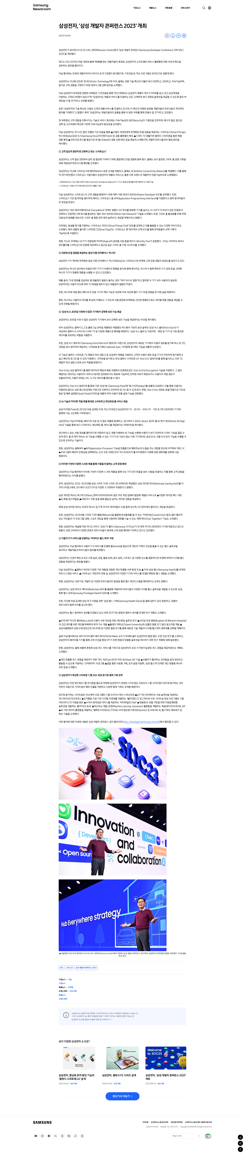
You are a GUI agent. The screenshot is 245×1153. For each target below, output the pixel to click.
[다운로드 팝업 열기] (240, 1137)
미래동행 (168, 7)
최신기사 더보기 (121, 1096)
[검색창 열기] (204, 8)
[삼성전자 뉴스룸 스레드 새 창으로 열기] (62, 1135)
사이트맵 (145, 1122)
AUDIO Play (167, 35)
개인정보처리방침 (177, 1122)
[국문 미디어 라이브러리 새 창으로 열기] (68, 1135)
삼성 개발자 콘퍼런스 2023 (86, 967)
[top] (240, 1149)
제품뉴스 (152, 7)
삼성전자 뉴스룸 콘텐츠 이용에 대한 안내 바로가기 (90, 1019)
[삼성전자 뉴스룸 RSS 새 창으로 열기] (75, 1135)
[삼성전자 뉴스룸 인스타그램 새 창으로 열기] (42, 1135)
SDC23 (70, 967)
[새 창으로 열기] (208, 1136)
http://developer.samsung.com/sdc (141, 721)
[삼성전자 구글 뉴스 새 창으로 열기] (82, 1135)
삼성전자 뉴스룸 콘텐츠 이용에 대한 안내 (198, 1122)
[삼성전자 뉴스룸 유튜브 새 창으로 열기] (35, 1135)
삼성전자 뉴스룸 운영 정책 (159, 1122)
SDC (62, 967)
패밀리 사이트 (177, 1136)
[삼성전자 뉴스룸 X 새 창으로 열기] (55, 1135)
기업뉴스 (137, 7)
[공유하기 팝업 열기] (240, 1143)
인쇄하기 (184, 35)
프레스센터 (185, 7)
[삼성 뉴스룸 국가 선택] (209, 8)
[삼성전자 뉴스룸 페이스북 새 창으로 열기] (49, 1135)
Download (172, 35)
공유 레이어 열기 (178, 35)
